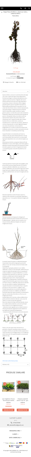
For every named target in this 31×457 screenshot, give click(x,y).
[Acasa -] (15, 3)
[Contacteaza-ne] (21, 8)
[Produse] (2, 9)
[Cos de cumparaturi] (25, 8)
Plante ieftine (15, 16)
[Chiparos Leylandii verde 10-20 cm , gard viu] (22, 387)
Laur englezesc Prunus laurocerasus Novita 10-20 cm (8, 399)
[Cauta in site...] (29, 8)
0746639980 (16, 423)
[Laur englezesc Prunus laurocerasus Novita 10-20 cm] (8, 387)
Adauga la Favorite (9, 82)
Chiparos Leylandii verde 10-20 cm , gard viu (23, 399)
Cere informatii (22, 82)
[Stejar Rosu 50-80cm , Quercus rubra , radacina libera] (15, 42)
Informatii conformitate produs (10, 361)
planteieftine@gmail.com (16, 425)
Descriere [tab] (5, 91)
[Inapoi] (1, 12)
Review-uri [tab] (6, 364)
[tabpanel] (15, 42)
